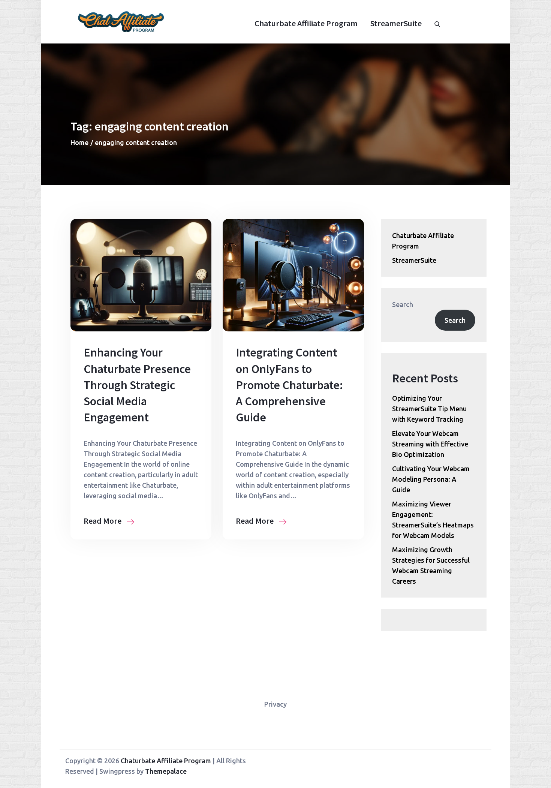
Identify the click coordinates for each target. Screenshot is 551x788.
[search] (437, 23)
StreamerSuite (396, 23)
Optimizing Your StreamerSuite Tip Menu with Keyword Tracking (429, 408)
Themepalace (166, 771)
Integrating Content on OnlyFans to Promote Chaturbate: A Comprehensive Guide (289, 385)
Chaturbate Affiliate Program (306, 23)
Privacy (275, 704)
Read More (103, 520)
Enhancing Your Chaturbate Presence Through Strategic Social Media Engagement (137, 385)
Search (402, 304)
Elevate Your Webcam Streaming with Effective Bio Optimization (430, 444)
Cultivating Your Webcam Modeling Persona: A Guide (431, 479)
